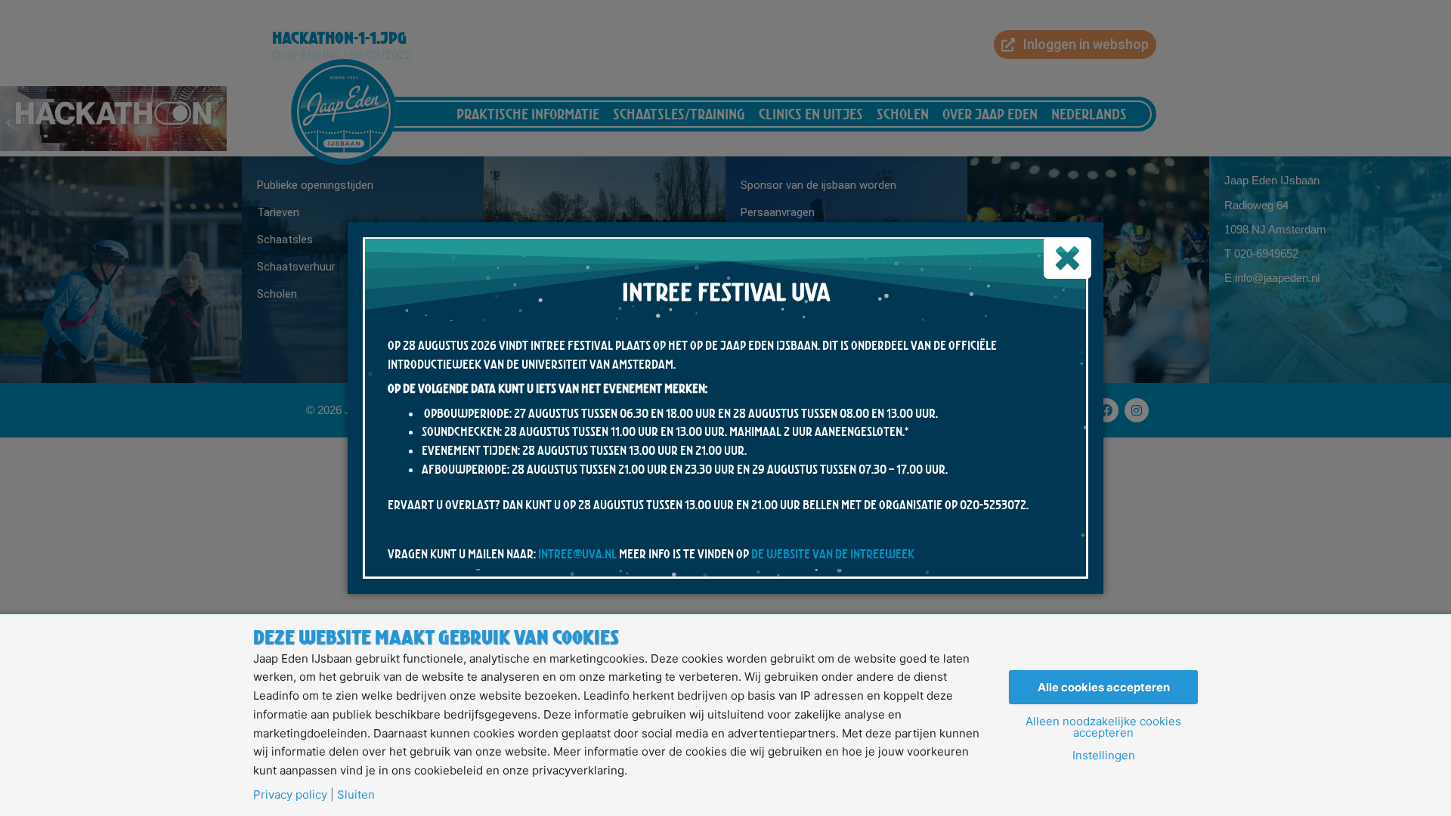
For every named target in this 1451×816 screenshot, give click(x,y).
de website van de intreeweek (832, 553)
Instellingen (1103, 755)
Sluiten (356, 794)
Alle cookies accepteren (1104, 687)
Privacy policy (290, 794)
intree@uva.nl (577, 553)
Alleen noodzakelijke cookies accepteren (1103, 727)
